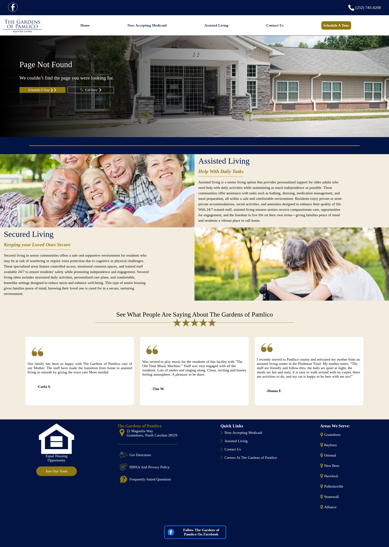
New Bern (331, 466)
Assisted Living (216, 25)
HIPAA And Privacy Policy (149, 467)
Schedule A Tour (336, 25)
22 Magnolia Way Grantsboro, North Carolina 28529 (152, 433)
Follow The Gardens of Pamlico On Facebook (201, 532)
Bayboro (330, 445)
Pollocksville (333, 486)
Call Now (91, 90)
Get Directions (140, 455)
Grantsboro (332, 435)
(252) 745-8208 (368, 7)
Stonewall (331, 497)
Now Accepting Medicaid (147, 25)
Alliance (330, 507)
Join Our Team (56, 471)
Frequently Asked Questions (150, 479)
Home (85, 25)
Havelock (331, 476)
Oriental (330, 455)
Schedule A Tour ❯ (40, 90)
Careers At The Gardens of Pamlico (250, 458)
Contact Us (275, 25)
